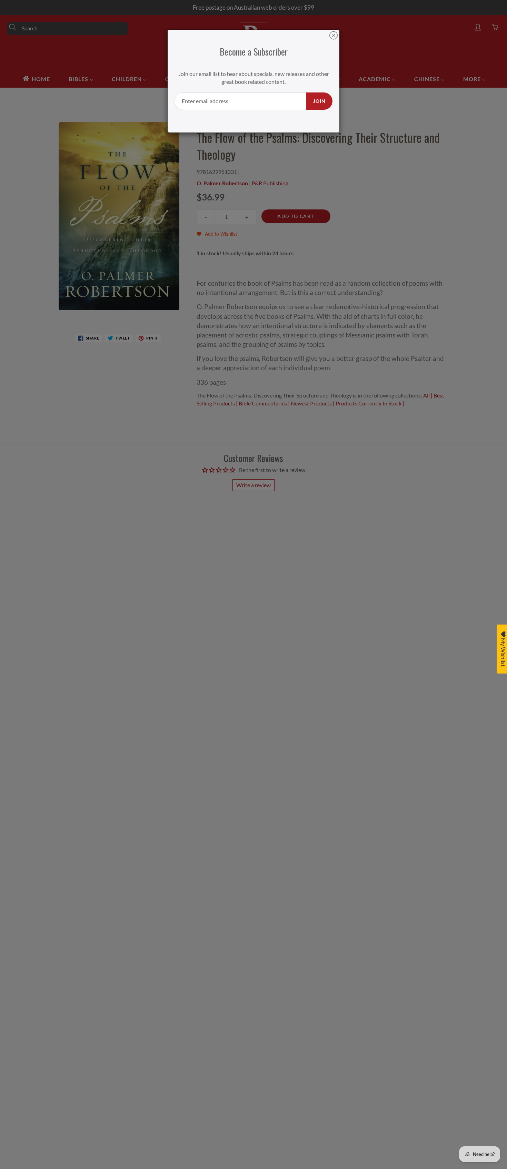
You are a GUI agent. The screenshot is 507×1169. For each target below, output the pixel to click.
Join (319, 101)
